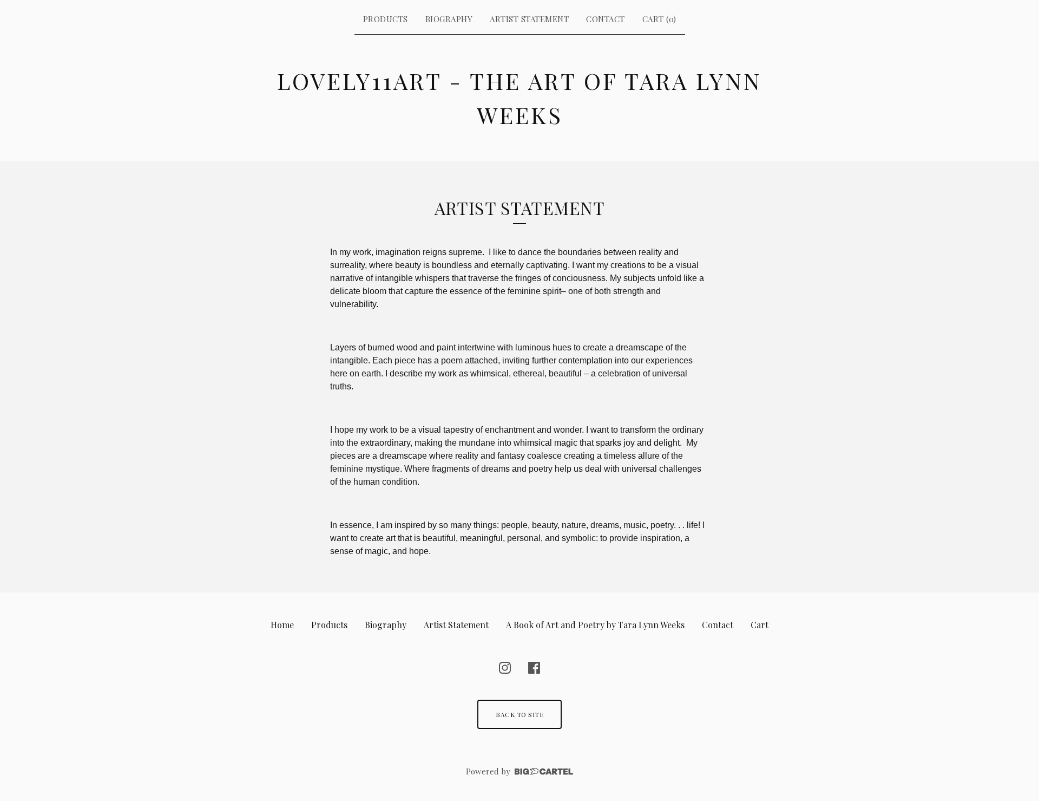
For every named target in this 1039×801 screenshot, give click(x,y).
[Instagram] (505, 667)
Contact (605, 19)
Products (385, 19)
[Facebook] (534, 667)
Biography (449, 19)
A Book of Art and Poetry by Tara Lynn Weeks (595, 624)
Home (282, 624)
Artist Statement (529, 19)
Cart (759, 624)
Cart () (659, 19)
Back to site (519, 714)
